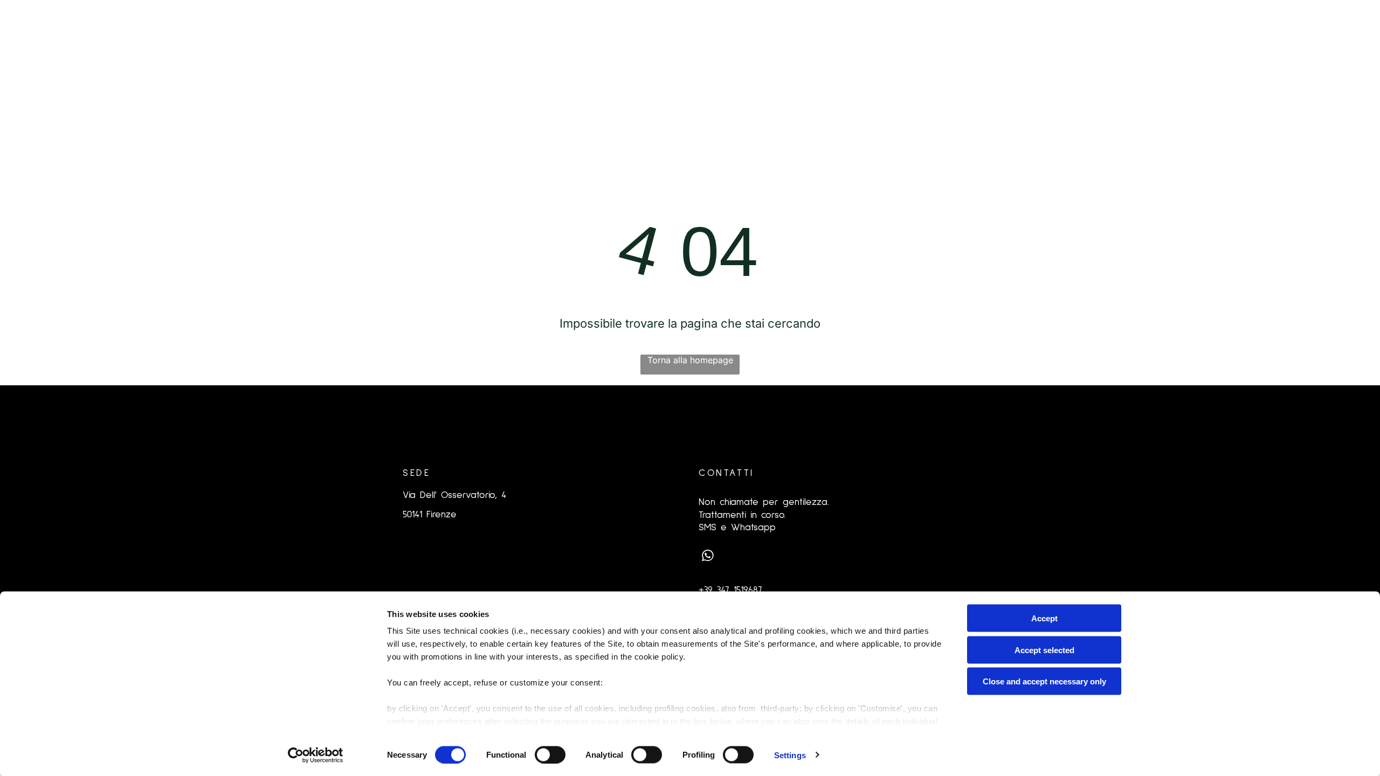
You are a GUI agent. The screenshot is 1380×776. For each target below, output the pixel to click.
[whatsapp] (707, 557)
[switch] (550, 754)
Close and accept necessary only (1044, 681)
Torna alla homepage (690, 360)
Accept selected (1044, 649)
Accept (1044, 618)
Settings (790, 754)
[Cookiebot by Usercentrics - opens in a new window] (315, 755)
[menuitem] (365, 73)
